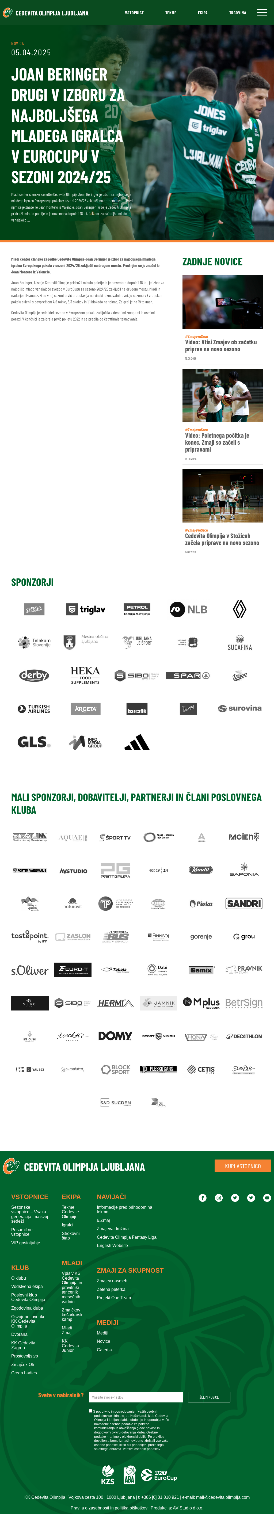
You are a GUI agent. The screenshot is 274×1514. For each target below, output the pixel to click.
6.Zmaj (103, 1220)
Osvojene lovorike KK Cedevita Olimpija (28, 1321)
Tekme (171, 12)
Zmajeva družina (113, 1228)
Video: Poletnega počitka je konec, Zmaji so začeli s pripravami (217, 442)
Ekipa (203, 12)
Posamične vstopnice (22, 1232)
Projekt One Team (114, 1297)
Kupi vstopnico (243, 1166)
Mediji (107, 1322)
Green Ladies (24, 1373)
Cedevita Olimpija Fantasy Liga (127, 1237)
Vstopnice (134, 12)
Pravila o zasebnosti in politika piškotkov (109, 1508)
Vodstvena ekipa (27, 1286)
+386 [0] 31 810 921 (160, 1497)
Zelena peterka (111, 1289)
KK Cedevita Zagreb (23, 1345)
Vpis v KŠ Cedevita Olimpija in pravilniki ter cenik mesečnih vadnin (72, 1287)
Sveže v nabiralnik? (60, 1395)
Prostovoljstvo (24, 1356)
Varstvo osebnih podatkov (141, 1449)
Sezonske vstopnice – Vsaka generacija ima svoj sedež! (29, 1214)
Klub (20, 1268)
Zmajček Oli (22, 1364)
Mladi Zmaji (67, 1330)
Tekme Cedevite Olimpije (70, 1212)
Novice (103, 1341)
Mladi (72, 1263)
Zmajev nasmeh (112, 1281)
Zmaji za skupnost (130, 1270)
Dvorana (19, 1334)
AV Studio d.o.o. (188, 1508)
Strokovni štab (71, 1236)
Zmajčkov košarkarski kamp (72, 1315)
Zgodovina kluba (27, 1308)
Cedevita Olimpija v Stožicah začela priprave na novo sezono (222, 539)
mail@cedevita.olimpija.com (223, 1497)
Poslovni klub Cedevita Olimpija (28, 1297)
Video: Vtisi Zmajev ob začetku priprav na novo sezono (221, 345)
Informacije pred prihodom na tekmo (124, 1209)
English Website (112, 1245)
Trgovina (237, 12)
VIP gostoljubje (25, 1243)
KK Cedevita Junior (70, 1346)
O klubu (18, 1278)
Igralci (67, 1225)
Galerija (104, 1350)
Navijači (111, 1197)
